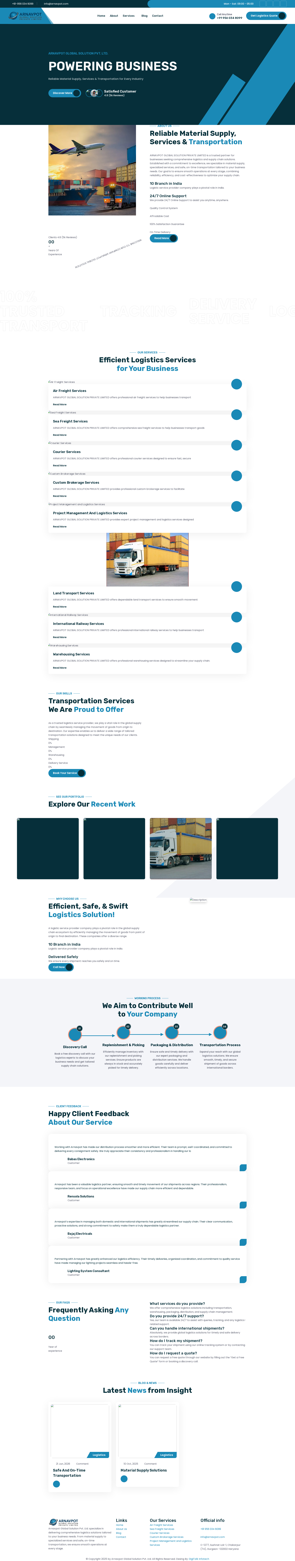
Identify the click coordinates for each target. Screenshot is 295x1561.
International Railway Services (78, 624)
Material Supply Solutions (144, 1470)
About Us (121, 1529)
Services (129, 15)
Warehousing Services (71, 654)
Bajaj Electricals (80, 1234)
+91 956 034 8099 (229, 18)
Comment (82, 1464)
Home (101, 15)
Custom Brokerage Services (76, 482)
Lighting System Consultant (89, 1271)
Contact (157, 15)
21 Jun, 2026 (63, 1464)
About (114, 15)
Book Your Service (65, 773)
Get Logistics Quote (264, 15)
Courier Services (67, 452)
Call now (59, 967)
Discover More (62, 93)
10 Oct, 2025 (131, 1464)
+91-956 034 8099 (22, 4)
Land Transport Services (73, 593)
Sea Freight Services (70, 421)
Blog (145, 15)
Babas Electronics (81, 1159)
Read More (161, 238)
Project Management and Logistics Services (90, 513)
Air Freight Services (69, 391)
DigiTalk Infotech (199, 1559)
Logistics (99, 1455)
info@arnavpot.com (56, 4)
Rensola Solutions (81, 1196)
